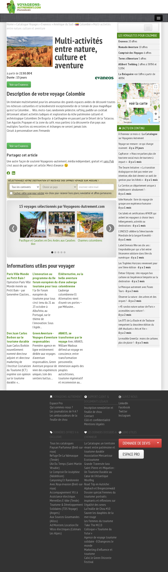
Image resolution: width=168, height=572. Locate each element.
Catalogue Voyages (27, 24)
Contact (89, 416)
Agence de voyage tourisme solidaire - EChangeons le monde (100, 541)
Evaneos (46, 24)
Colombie (85, 24)
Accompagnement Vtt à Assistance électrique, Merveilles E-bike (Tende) (64, 496)
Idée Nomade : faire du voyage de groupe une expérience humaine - (135, 203)
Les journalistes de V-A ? (64, 411)
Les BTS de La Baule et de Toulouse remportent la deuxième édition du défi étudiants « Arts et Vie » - (136, 327)
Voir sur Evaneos (18, 84)
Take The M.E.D (93, 525)
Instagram (125, 415)
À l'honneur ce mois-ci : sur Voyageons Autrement (137, 136)
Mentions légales (94, 424)
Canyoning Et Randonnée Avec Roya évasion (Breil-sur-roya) (66, 484)
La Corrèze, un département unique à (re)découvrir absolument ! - (137, 190)
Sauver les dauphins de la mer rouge (99, 515)
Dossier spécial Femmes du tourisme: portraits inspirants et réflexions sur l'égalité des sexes (100, 498)
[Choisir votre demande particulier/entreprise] (158, 443)
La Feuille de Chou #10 (97, 509)
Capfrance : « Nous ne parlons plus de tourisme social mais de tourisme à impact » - (137, 158)
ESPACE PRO (131, 454)
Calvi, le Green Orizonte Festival (97, 560)
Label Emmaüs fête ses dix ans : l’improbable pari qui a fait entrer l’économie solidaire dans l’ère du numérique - (135, 251)
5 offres (132, 58)
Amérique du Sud (63, 24)
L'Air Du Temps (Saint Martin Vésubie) (66, 466)
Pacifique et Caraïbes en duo (33, 242)
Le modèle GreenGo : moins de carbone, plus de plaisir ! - (138, 340)
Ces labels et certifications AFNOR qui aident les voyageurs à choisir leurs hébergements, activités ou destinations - (137, 219)
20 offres (127, 41)
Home (10, 24)
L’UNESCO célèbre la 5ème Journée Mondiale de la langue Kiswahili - (135, 235)
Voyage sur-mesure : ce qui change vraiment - (135, 146)
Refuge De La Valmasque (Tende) (64, 457)
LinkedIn (123, 403)
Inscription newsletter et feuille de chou (98, 410)
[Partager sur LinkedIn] (13, 173)
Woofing (89, 480)
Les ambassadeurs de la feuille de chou (63, 417)
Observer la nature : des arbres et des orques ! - (137, 299)
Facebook (124, 407)
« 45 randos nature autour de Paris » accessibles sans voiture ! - (136, 311)
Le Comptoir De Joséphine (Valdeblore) (65, 474)
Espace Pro (56, 403)
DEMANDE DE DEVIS (136, 443)
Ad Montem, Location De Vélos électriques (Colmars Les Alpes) (65, 529)
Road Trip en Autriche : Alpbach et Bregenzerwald (99, 486)
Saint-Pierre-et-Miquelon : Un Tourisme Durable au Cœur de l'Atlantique (99, 472)
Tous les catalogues (62, 443)
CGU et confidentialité (97, 420)
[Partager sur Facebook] (8, 173)
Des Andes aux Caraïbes (61, 240)
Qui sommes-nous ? (61, 407)
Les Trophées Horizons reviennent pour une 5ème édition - (137, 265)
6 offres (134, 53)
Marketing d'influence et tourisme (98, 551)
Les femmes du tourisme (98, 521)
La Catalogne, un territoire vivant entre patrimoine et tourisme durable (99, 447)
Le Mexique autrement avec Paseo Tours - (135, 289)
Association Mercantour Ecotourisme (98, 457)
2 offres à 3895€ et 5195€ (137, 66)
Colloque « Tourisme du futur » (98, 531)
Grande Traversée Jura (97, 464)
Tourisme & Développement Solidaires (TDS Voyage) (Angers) (66, 508)
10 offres (133, 47)
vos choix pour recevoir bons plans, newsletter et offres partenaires (62, 193)
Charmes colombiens (90, 240)
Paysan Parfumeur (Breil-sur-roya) (67, 449)
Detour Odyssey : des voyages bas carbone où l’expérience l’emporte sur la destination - (138, 277)
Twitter (123, 411)
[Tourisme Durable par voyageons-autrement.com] (24, 6)
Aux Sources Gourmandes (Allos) (64, 519)
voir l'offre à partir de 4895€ (136, 76)
